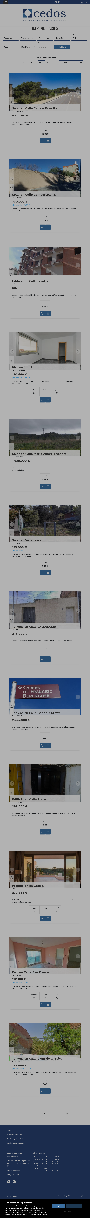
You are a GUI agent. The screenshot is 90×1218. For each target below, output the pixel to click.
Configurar (67, 1211)
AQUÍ (38, 1210)
